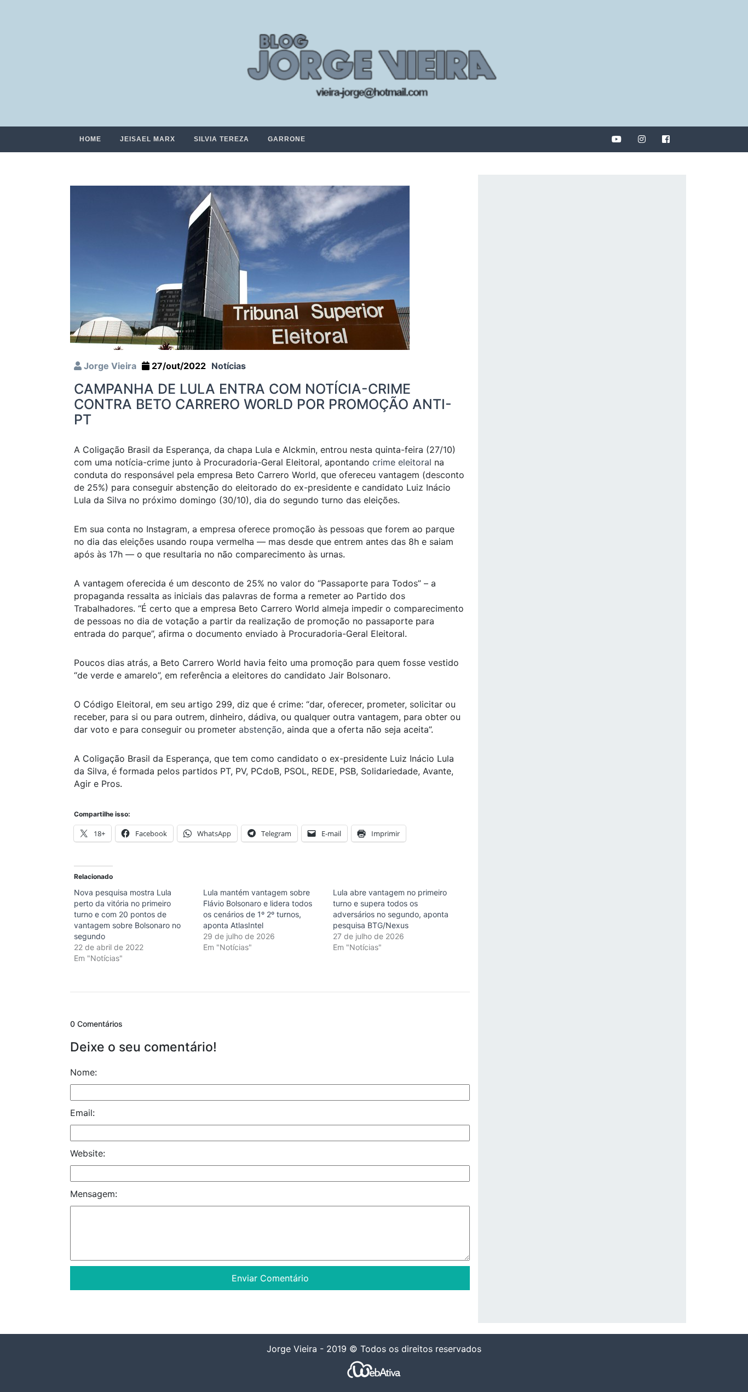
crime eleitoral (401, 462)
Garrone (287, 139)
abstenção (260, 729)
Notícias (228, 365)
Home (90, 139)
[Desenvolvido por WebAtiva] (374, 1369)
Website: (87, 1153)
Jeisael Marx (147, 139)
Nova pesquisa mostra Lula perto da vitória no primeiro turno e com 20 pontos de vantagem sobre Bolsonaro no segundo (127, 914)
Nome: (83, 1072)
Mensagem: (93, 1193)
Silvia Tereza (221, 139)
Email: (82, 1112)
